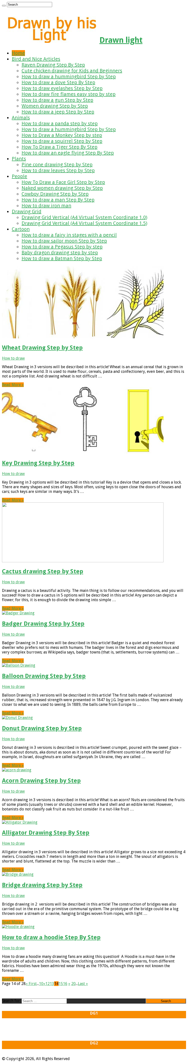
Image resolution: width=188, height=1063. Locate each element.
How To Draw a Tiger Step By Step (59, 147)
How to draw (13, 358)
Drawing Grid (26, 211)
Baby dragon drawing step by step (60, 252)
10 (41, 983)
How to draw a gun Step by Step (57, 100)
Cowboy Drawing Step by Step (55, 194)
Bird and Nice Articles (36, 59)
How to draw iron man (46, 206)
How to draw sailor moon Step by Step (64, 241)
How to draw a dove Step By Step (58, 82)
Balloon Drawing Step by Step (44, 676)
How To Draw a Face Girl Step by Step (63, 182)
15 (61, 983)
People (19, 176)
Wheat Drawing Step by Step (42, 347)
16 (65, 983)
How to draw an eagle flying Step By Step (68, 153)
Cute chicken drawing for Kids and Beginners (72, 71)
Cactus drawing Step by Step (42, 571)
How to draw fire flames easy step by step (69, 94)
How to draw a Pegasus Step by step (62, 247)
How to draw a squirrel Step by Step (62, 141)
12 (47, 983)
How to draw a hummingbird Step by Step (69, 76)
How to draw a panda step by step (60, 123)
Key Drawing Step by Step (38, 463)
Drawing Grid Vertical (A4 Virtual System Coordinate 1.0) (84, 217)
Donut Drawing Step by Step (42, 728)
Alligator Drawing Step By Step (45, 832)
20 (73, 983)
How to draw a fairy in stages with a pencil (69, 235)
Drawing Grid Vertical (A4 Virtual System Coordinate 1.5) (84, 223)
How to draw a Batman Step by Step (62, 258)
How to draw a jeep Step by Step (58, 112)
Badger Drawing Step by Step (43, 623)
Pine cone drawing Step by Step (57, 164)
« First (31, 983)
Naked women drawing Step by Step (62, 188)
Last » (83, 983)
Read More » (13, 384)
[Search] (4, 5)
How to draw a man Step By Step (58, 200)
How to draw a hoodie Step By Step (51, 937)
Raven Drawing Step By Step (53, 65)
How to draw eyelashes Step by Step (62, 88)
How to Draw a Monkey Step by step (62, 135)
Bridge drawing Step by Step (42, 885)
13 (52, 983)
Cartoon (21, 229)
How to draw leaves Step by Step (58, 170)
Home (18, 53)
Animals (21, 118)
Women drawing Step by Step (55, 106)
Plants (19, 159)
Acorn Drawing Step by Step (41, 780)
